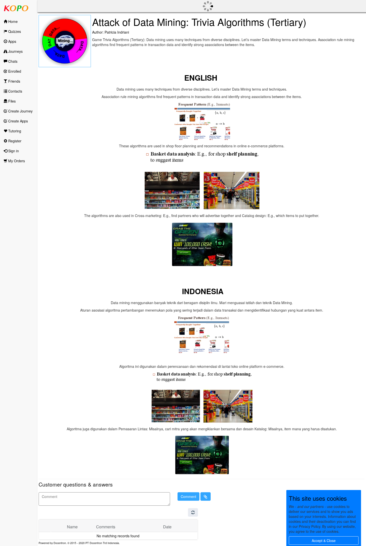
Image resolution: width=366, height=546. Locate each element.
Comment (188, 496)
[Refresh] (193, 512)
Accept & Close (324, 540)
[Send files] (205, 496)
